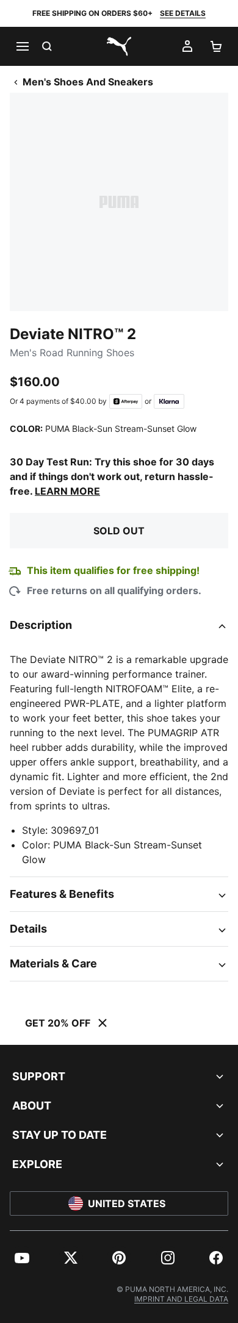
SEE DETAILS (183, 13)
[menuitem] (22, 1258)
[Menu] (22, 46)
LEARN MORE (67, 491)
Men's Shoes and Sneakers (88, 82)
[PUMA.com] (119, 46)
